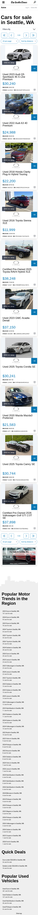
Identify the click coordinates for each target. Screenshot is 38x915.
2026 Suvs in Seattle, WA (11, 655)
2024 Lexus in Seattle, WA (11, 673)
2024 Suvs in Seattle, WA (11, 618)
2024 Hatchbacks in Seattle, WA (13, 776)
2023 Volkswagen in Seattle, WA (13, 703)
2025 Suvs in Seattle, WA (11, 612)
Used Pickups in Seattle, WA (12, 908)
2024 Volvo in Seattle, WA (11, 764)
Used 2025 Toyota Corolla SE (19, 366)
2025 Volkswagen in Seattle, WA (13, 667)
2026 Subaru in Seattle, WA (12, 831)
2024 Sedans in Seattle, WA (12, 649)
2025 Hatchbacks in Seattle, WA (13, 782)
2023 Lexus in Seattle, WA (11, 661)
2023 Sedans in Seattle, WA (12, 715)
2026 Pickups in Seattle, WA (12, 818)
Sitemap (19, 913)
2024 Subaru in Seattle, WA (12, 721)
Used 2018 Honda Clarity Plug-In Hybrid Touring (16, 173)
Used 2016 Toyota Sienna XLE (17, 221)
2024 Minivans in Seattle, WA (12, 794)
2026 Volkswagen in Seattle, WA (13, 825)
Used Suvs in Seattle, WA (11, 890)
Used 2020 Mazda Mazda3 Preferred (17, 416)
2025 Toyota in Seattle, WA (11, 637)
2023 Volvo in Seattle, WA (11, 740)
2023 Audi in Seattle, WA (11, 734)
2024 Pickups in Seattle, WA (12, 746)
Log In (27, 7)
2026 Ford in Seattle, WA (11, 843)
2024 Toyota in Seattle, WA (11, 630)
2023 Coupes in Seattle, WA (12, 837)
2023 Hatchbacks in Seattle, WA (13, 709)
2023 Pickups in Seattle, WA (12, 800)
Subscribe (34, 7)
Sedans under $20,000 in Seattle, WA (15, 867)
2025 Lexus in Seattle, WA (11, 697)
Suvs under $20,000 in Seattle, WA (14, 861)
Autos (3, 7)
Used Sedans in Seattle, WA (12, 896)
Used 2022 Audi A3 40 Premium (15, 124)
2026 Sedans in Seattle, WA (12, 758)
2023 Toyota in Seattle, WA (11, 679)
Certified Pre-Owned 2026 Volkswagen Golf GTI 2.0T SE (17, 515)
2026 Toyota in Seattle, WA (11, 643)
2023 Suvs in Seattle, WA (11, 624)
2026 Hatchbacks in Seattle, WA (13, 788)
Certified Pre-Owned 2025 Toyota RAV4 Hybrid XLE (17, 270)
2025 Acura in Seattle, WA (11, 752)
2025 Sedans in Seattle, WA (12, 685)
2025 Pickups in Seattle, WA (12, 806)
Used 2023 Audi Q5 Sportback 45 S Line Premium (14, 77)
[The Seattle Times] (19, 2)
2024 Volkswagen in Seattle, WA (13, 727)
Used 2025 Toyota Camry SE (19, 464)
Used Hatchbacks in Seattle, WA (13, 902)
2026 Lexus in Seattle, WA (11, 770)
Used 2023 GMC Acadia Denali (16, 319)
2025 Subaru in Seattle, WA (12, 691)
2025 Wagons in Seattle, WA (12, 812)
